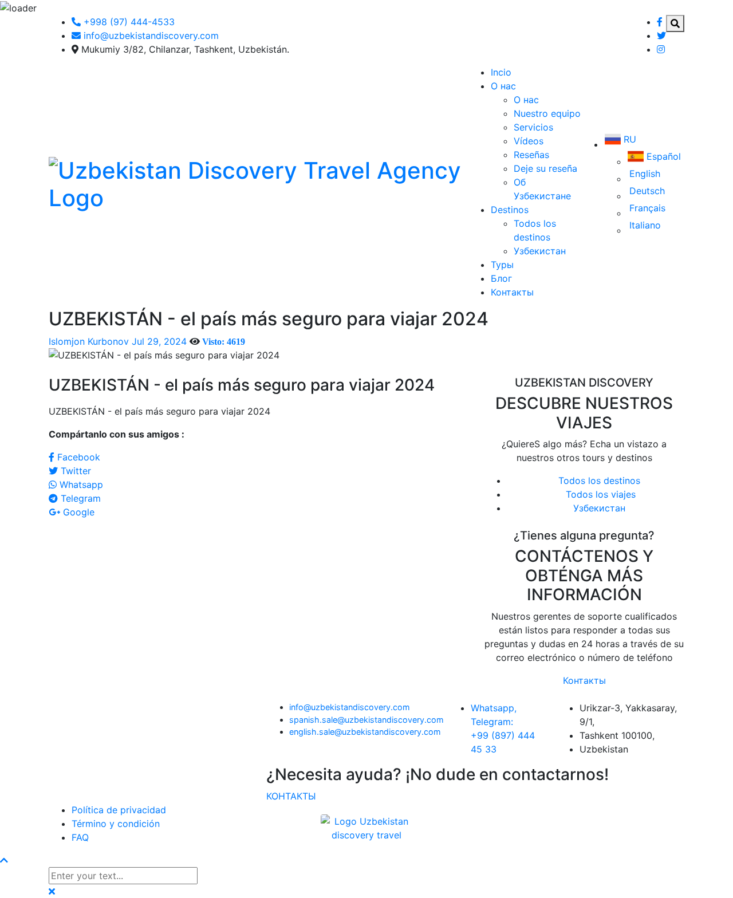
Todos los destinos (599, 480)
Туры (502, 264)
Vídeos (528, 141)
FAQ (80, 837)
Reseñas (531, 154)
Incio (501, 72)
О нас (503, 86)
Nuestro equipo (547, 113)
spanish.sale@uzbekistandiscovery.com (366, 719)
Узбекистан (540, 251)
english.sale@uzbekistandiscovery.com (365, 731)
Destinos (510, 209)
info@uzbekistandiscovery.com (349, 707)
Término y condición (116, 823)
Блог (501, 278)
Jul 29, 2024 (159, 341)
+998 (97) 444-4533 (128, 21)
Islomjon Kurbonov (89, 341)
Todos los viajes (599, 494)
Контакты (512, 292)
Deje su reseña (545, 168)
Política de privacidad (119, 810)
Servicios (533, 127)
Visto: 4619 (223, 341)
